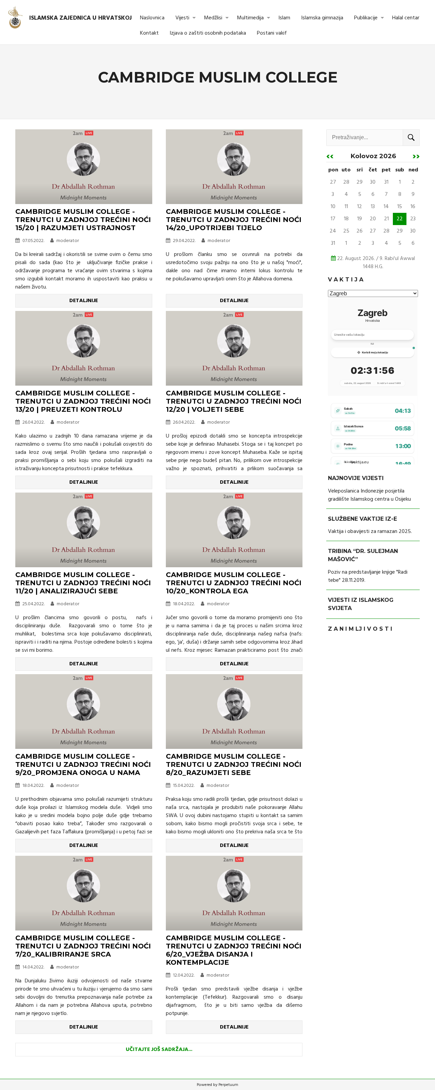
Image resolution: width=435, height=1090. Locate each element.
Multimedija (250, 18)
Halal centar (405, 18)
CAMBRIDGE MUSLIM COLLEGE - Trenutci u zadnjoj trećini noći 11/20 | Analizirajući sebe (83, 583)
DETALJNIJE (83, 300)
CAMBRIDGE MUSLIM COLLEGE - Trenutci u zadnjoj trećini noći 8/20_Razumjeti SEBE (233, 764)
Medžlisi (213, 18)
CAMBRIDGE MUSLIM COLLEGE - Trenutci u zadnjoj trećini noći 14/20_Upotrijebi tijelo (233, 219)
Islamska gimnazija (322, 18)
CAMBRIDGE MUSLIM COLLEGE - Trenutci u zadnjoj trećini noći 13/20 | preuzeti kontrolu (83, 401)
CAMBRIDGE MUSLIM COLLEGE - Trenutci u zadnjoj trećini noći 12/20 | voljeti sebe (233, 401)
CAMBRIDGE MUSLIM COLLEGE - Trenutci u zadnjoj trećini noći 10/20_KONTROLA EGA (233, 583)
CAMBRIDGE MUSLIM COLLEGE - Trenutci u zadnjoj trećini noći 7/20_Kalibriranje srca (83, 946)
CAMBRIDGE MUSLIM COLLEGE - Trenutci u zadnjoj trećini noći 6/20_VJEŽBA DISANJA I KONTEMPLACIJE (233, 950)
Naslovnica (152, 18)
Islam (284, 18)
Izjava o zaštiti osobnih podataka (208, 33)
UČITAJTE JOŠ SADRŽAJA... (159, 1049)
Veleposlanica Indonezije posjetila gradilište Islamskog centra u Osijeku (369, 495)
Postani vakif (272, 33)
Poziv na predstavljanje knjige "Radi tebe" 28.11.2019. (367, 576)
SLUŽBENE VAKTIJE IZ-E (362, 519)
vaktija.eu (360, 462)
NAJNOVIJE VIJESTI (356, 478)
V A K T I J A (345, 279)
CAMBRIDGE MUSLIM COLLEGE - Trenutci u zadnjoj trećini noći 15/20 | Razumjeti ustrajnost (83, 219)
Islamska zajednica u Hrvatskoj (80, 18)
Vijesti (182, 18)
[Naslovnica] (16, 18)
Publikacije (366, 18)
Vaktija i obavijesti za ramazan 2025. (370, 531)
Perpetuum (228, 1085)
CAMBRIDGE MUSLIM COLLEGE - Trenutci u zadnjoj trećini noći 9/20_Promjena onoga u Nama (83, 764)
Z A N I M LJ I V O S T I (360, 629)
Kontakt (149, 33)
